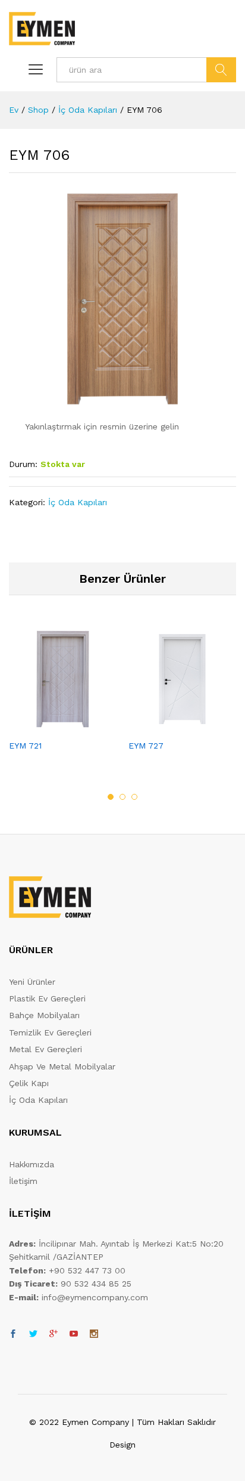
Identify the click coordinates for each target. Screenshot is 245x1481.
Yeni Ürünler (32, 982)
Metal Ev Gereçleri (45, 1049)
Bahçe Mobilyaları (44, 1015)
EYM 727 (146, 745)
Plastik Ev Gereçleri (47, 998)
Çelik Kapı (29, 1083)
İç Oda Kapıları (77, 502)
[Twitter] (33, 1334)
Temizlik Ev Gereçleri (50, 1032)
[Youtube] (74, 1334)
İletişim (23, 1181)
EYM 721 (25, 745)
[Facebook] (13, 1334)
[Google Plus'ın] (53, 1334)
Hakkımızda (31, 1164)
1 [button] (111, 797)
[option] (62, 698)
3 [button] (134, 797)
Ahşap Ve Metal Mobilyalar (62, 1066)
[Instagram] (94, 1334)
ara (221, 69)
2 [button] (122, 797)
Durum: (23, 464)
